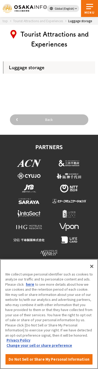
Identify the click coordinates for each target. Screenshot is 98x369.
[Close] (91, 266)
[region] (49, 314)
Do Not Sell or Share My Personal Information (49, 359)
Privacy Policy (18, 340)
